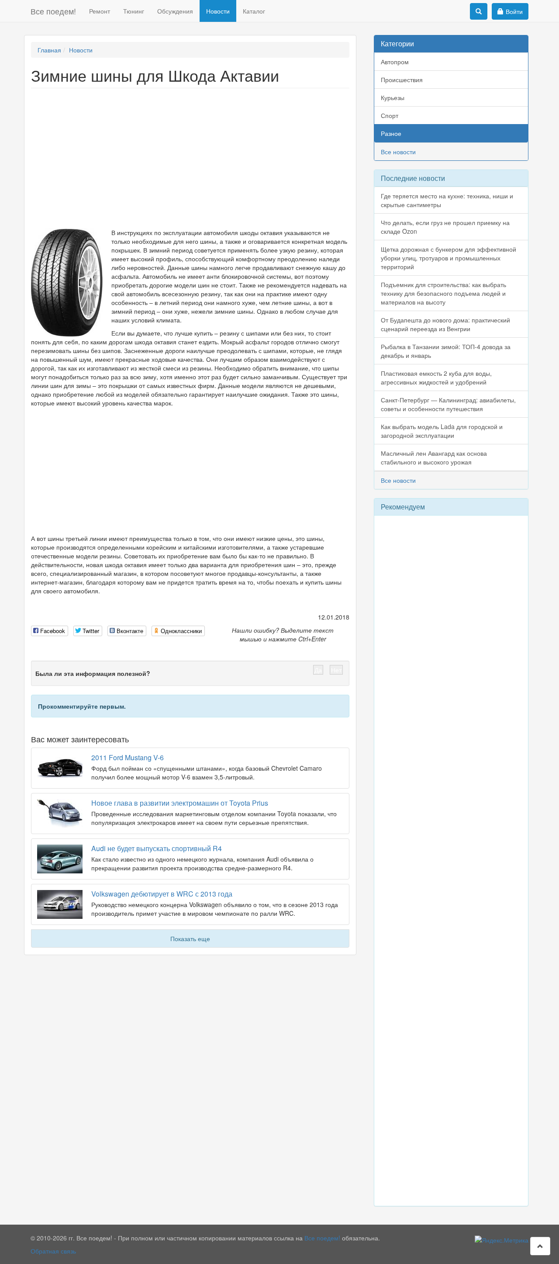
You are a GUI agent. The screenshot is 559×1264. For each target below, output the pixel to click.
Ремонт (99, 11)
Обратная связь (53, 1251)
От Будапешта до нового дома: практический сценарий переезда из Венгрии (445, 324)
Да (318, 669)
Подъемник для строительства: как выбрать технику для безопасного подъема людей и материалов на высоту (443, 293)
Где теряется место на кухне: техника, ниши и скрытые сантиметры (447, 200)
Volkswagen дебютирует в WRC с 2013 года (161, 894)
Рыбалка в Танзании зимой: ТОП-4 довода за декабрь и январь (446, 351)
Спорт (389, 115)
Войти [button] (514, 11)
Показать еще (190, 938)
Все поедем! (53, 11)
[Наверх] (540, 1246)
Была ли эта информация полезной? (92, 673)
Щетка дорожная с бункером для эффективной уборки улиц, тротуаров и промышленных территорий (448, 258)
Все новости (398, 151)
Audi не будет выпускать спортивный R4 (156, 848)
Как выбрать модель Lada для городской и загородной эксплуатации (442, 431)
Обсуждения (175, 11)
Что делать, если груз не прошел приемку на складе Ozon (445, 226)
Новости (218, 11)
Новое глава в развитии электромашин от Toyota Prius (179, 803)
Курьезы (392, 97)
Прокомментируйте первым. (82, 706)
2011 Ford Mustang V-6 (127, 757)
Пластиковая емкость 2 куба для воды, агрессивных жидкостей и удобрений (436, 377)
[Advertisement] (190, 158)
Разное (391, 133)
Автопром (395, 61)
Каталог (254, 11)
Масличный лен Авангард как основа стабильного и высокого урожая (434, 457)
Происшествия (402, 79)
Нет (336, 669)
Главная (49, 49)
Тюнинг (133, 11)
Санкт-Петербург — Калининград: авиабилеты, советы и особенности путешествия (448, 404)
